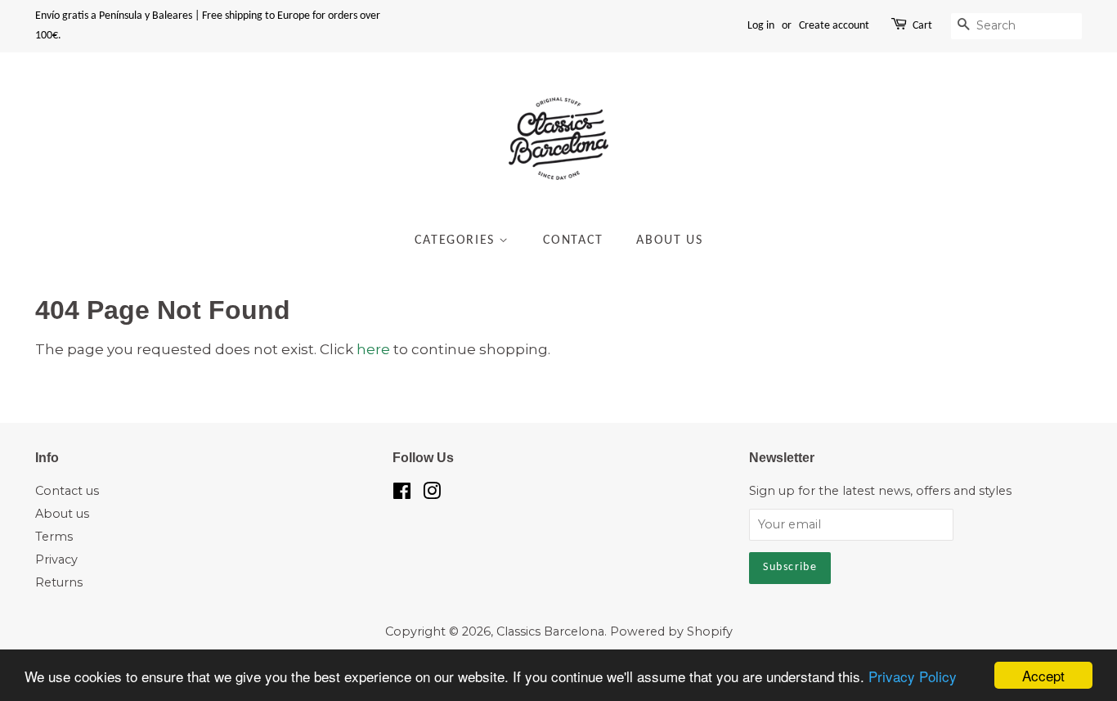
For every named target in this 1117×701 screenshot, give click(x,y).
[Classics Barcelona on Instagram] (432, 494)
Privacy (56, 559)
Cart (922, 26)
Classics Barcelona (550, 631)
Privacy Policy (912, 676)
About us (62, 513)
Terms (54, 536)
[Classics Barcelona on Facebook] (402, 494)
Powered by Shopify (671, 631)
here (373, 349)
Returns (59, 582)
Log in (760, 26)
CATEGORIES (457, 240)
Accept (1043, 675)
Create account (834, 26)
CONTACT (573, 240)
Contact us (67, 490)
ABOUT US (669, 240)
